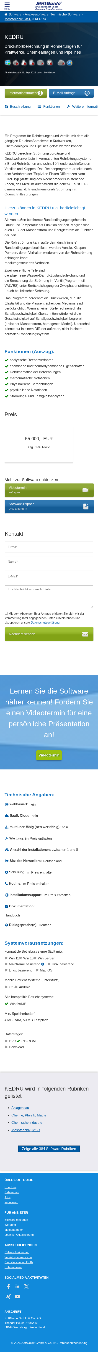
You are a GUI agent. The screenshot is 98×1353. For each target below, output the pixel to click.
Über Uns (10, 1187)
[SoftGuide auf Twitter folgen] (26, 1286)
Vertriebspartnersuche (18, 1257)
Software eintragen (16, 1219)
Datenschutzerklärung (45, 622)
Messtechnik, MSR (18, 19)
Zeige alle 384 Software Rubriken (49, 1149)
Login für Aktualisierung (19, 1234)
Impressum (11, 1202)
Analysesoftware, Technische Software (52, 14)
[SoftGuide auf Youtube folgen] (17, 1297)
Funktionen (51, 106)
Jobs (7, 1197)
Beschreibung (20, 106)
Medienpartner (14, 1229)
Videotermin (49, 755)
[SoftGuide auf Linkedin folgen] (17, 1286)
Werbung (10, 1224)
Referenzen (12, 1192)
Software (15, 14)
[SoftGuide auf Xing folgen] (9, 1297)
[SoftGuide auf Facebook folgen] (9, 1286)
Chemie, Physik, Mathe (28, 1115)
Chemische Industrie (26, 1122)
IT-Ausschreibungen (17, 1252)
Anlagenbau (20, 1108)
